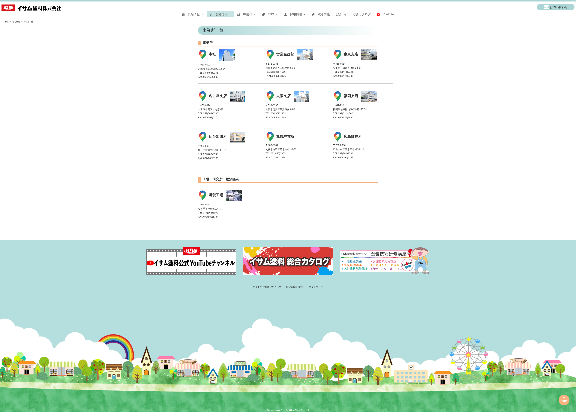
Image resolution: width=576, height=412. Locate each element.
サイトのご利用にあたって (267, 287)
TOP (564, 401)
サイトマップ (316, 287)
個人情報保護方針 (295, 287)
